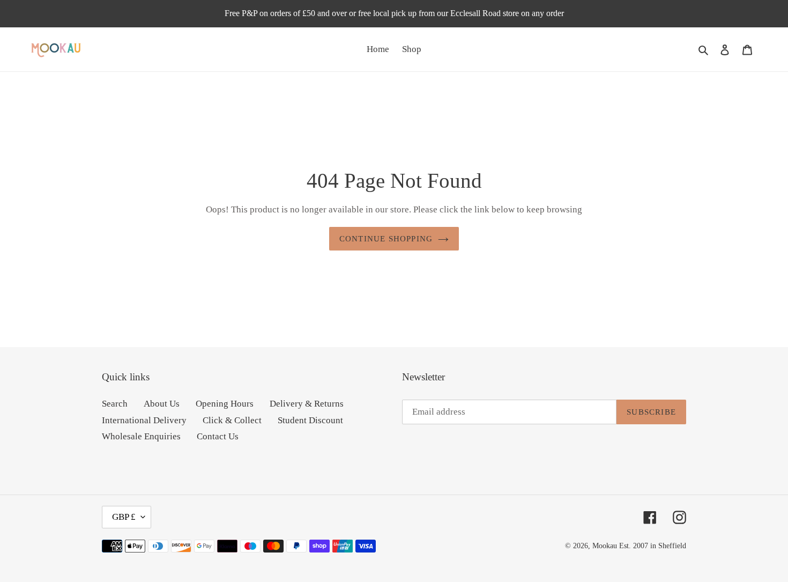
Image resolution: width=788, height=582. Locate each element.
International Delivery (144, 420)
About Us (162, 404)
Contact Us (218, 436)
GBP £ (124, 517)
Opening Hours (225, 404)
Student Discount (310, 420)
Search (115, 404)
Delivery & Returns (307, 404)
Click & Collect (232, 420)
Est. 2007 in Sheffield (652, 546)
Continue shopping (386, 238)
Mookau (604, 546)
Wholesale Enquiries (141, 436)
